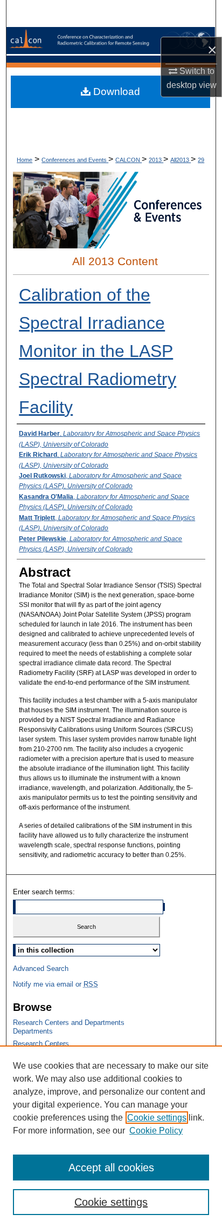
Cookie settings (156, 1117)
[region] (111, 1136)
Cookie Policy (156, 1130)
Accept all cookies (111, 1167)
